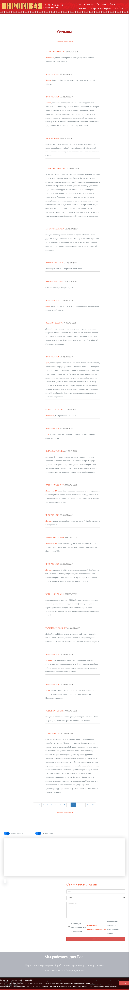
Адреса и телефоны (101, 8)
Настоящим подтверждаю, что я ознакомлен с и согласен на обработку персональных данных (95, 927)
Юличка (48, 660)
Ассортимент (86, 4)
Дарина (48, 521)
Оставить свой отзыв (64, 42)
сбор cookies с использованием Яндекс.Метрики (65, 986)
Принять (124, 983)
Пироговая (49, 58)
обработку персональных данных (102, 986)
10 (73, 805)
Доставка (101, 4)
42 (88, 805)
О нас (113, 4)
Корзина (119, 8)
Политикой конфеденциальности (96, 927)
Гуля (47, 363)
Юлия (47, 690)
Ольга (47, 306)
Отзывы (83, 8)
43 (93, 805)
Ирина (48, 80)
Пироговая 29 (51, 491)
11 (78, 805)
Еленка (48, 103)
